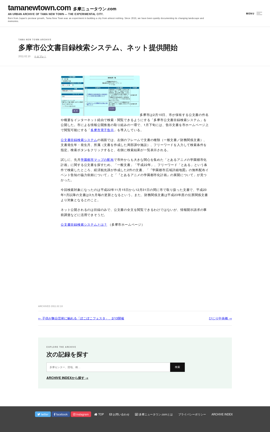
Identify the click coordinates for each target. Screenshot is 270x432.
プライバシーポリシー (192, 414)
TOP (100, 414)
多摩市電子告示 (102, 130)
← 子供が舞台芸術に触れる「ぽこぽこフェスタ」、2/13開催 (81, 318)
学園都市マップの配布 (97, 159)
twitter (44, 414)
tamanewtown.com (39, 7)
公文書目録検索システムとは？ (84, 224)
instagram (82, 414)
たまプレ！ (40, 56)
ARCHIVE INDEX (222, 414)
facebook (61, 414)
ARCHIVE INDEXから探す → (67, 377)
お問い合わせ (120, 414)
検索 (177, 367)
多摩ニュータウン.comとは (155, 414)
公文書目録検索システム (79, 139)
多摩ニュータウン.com (94, 9)
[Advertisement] (135, 269)
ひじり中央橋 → (220, 318)
